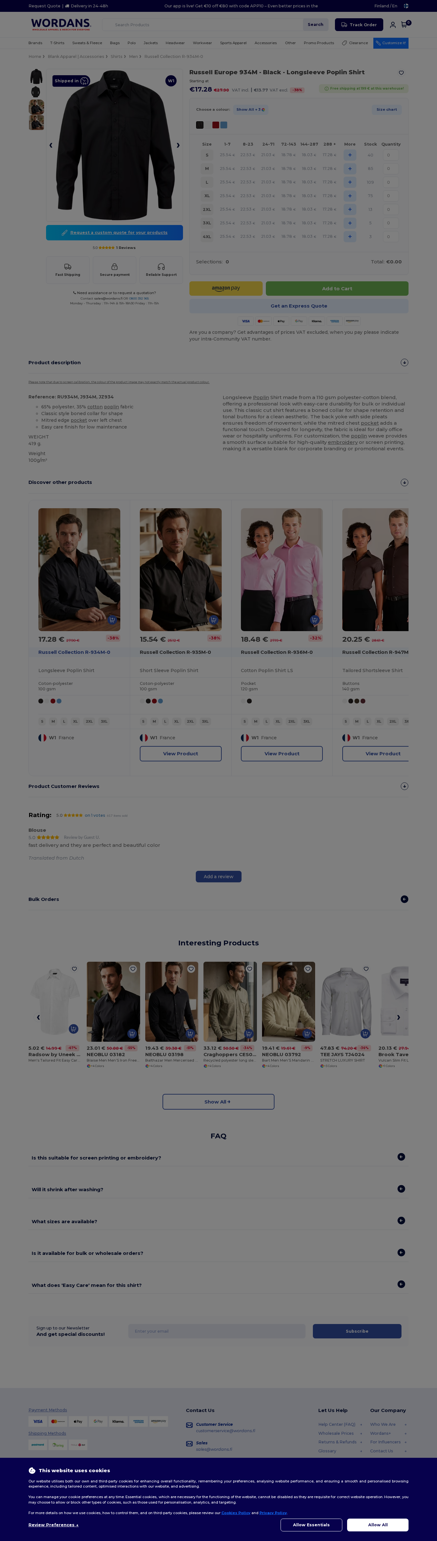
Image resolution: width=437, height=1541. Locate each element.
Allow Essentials (311, 1524)
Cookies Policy (235, 1513)
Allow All (378, 1524)
